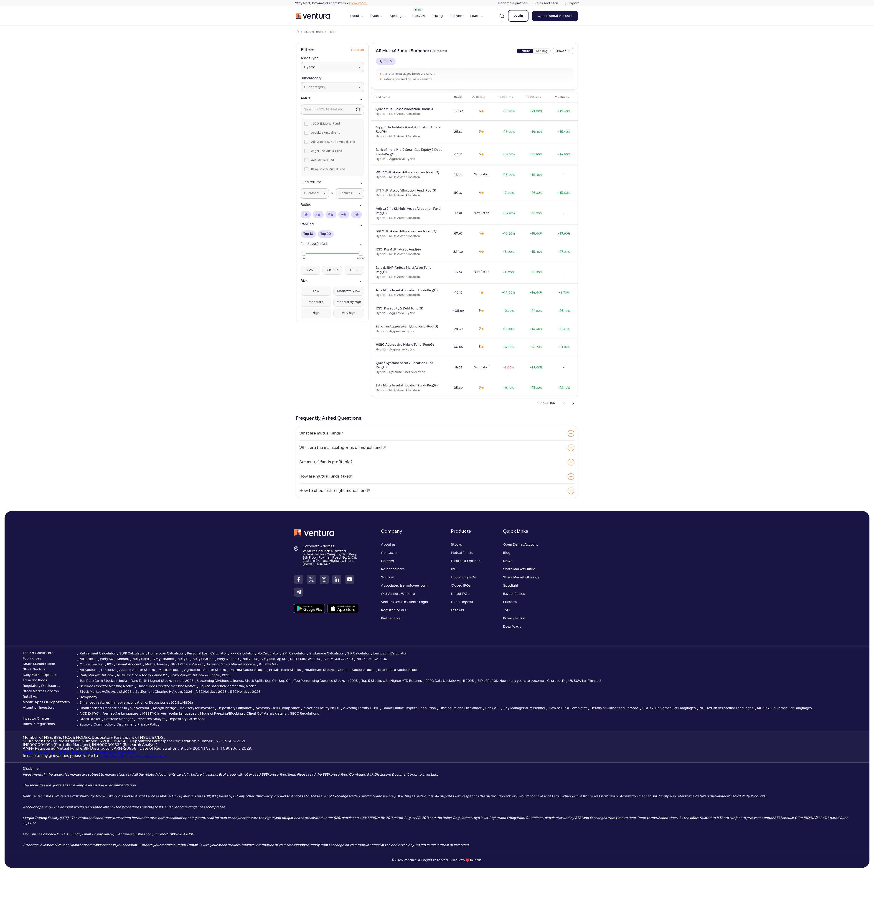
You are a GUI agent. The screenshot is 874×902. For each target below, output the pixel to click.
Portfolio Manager (118, 719)
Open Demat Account (555, 16)
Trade (374, 16)
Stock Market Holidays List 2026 (106, 691)
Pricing (437, 16)
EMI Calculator (294, 653)
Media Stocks (169, 670)
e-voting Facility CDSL (361, 708)
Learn (474, 16)
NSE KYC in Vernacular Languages (726, 708)
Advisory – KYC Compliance (278, 708)
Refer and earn (546, 3)
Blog (506, 552)
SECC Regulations (304, 713)
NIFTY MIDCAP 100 (305, 659)
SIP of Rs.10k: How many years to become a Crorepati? (521, 680)
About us (388, 544)
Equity (85, 724)
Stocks (456, 544)
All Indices (88, 659)
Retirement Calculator (98, 653)
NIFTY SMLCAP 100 (371, 659)
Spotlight (397, 16)
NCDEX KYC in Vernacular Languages (109, 713)
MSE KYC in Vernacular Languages (169, 713)
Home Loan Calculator (165, 653)
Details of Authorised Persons (614, 708)
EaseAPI (418, 16)
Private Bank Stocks (285, 670)
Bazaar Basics (514, 593)
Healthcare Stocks (319, 670)
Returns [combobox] (346, 193)
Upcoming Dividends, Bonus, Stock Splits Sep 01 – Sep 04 (243, 680)
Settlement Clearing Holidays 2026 (163, 691)
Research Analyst (151, 719)
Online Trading (91, 664)
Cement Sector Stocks (356, 670)
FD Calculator (268, 653)
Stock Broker (90, 719)
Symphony (88, 697)
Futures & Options (465, 561)
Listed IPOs (460, 593)
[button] (332, 99)
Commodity (103, 724)
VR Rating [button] (478, 97)
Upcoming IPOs (463, 577)
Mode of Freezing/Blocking (221, 713)
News (507, 561)
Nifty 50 (106, 659)
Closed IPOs (461, 585)
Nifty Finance (163, 659)
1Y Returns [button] (505, 97)
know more (358, 3)
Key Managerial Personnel (524, 708)
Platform (456, 16)
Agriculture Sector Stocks (205, 670)
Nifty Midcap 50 (273, 659)
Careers (387, 561)
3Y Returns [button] (533, 97)
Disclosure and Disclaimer (461, 708)
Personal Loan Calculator (207, 653)
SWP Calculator (131, 653)
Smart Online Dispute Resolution (409, 708)
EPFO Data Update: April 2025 (450, 680)
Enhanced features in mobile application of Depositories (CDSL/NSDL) (136, 702)
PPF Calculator (242, 653)
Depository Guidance (234, 708)
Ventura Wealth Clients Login (404, 602)
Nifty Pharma (203, 659)
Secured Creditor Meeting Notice (107, 686)
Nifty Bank (140, 659)
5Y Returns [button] (561, 97)
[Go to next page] (573, 403)
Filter (331, 32)
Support (572, 3)
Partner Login (392, 618)
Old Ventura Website (398, 593)
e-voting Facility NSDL (322, 708)
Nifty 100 (249, 659)
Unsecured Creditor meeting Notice (166, 686)
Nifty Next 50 (228, 659)
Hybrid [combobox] (309, 67)
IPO (454, 569)
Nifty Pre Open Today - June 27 (142, 675)
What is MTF (268, 664)
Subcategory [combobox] (314, 87)
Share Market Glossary (521, 577)
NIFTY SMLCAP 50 (338, 659)
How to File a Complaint (568, 708)
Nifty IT (183, 659)
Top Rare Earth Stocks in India (103, 680)
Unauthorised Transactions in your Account (114, 708)
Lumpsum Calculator (390, 653)
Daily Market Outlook (96, 675)
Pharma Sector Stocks (247, 670)
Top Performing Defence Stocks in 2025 (326, 680)
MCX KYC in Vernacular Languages (784, 708)
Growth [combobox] (561, 51)
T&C (506, 610)
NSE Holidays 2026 (211, 691)
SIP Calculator (358, 653)
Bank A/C (492, 708)
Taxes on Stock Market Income (230, 664)
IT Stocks (108, 670)
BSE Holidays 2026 (245, 691)
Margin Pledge (164, 708)
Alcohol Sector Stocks (137, 670)
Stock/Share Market (187, 664)
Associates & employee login (404, 585)
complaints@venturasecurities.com (132, 756)
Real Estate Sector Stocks (398, 670)
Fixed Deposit (462, 602)
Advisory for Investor (197, 708)
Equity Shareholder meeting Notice (228, 686)
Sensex (123, 659)
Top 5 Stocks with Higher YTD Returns (391, 680)
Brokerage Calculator (326, 653)
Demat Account (129, 664)
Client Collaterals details (266, 713)
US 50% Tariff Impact (585, 680)
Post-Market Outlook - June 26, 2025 (200, 675)
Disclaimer (125, 724)
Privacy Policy (514, 618)
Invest (354, 16)
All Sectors (88, 670)
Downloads (512, 626)
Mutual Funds (313, 32)
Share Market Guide (519, 569)
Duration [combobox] (311, 193)
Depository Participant (186, 719)
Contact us (390, 552)
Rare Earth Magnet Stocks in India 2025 (162, 680)
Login (518, 15)
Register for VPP (394, 610)
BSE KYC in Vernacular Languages (669, 708)
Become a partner (512, 3)
